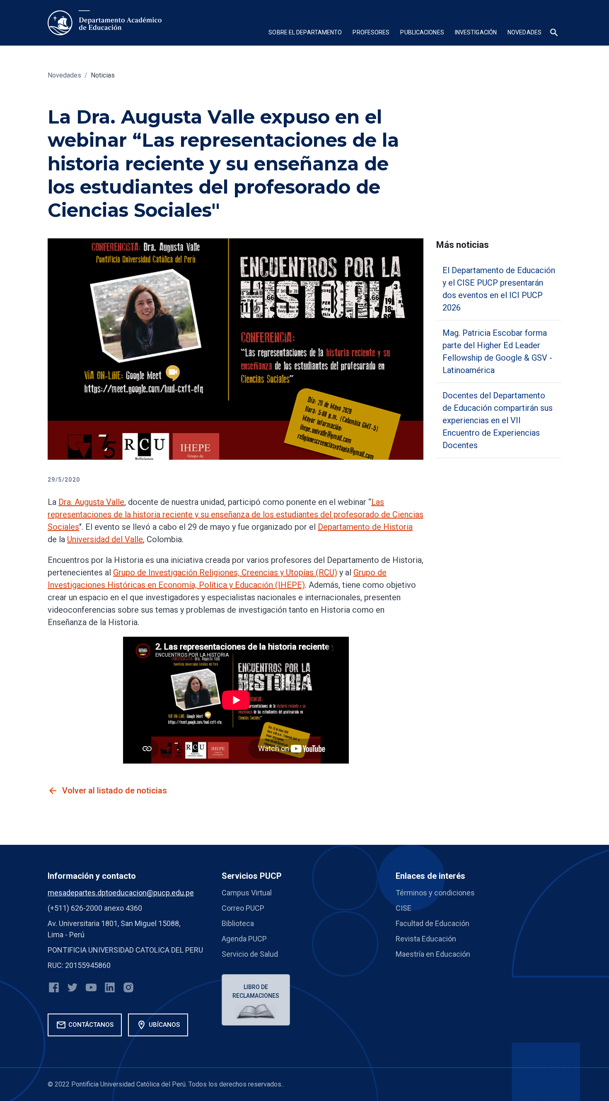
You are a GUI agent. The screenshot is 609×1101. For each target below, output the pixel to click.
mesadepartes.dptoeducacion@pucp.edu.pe (121, 892)
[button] (305, 33)
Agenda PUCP (244, 938)
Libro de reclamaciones (255, 991)
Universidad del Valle (105, 539)
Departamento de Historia (365, 527)
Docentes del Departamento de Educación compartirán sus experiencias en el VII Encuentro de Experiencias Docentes (497, 420)
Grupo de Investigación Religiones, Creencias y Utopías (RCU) (225, 572)
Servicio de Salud (250, 954)
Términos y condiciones (435, 892)
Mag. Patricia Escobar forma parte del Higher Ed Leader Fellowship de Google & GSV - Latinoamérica (497, 351)
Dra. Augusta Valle (91, 502)
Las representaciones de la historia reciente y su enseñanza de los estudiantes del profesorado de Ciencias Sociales (235, 514)
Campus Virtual (247, 892)
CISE (403, 908)
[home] (105, 22)
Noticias (103, 75)
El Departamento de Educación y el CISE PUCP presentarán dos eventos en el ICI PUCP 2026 (498, 289)
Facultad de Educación (432, 923)
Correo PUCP (243, 908)
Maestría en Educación (433, 954)
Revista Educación (426, 938)
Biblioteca (238, 923)
